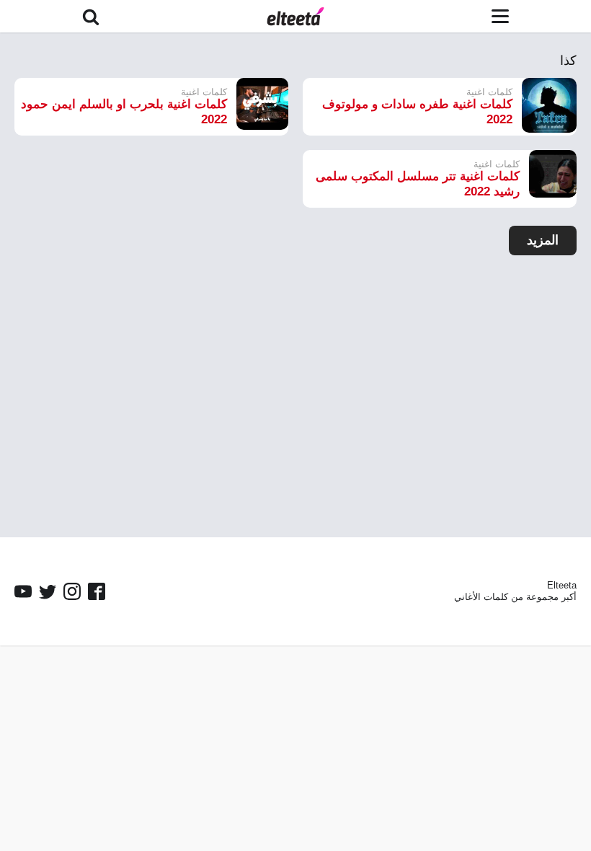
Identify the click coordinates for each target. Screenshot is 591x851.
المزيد (543, 240)
